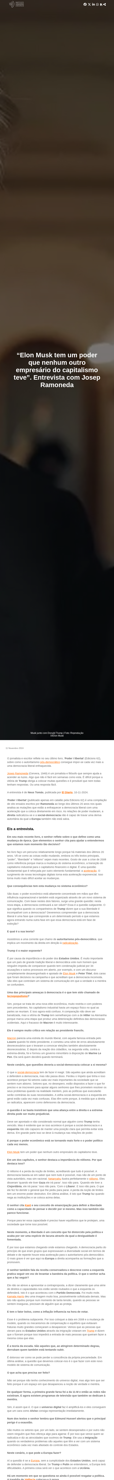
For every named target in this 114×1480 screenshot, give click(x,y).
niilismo (93, 1178)
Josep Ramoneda (17, 773)
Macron (11, 1038)
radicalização (70, 942)
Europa (35, 1460)
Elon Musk (69, 973)
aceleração (90, 870)
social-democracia (28, 1072)
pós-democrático (50, 762)
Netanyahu (54, 1178)
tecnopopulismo (17, 996)
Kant (28, 1205)
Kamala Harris (15, 1296)
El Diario (67, 792)
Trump (90, 1330)
